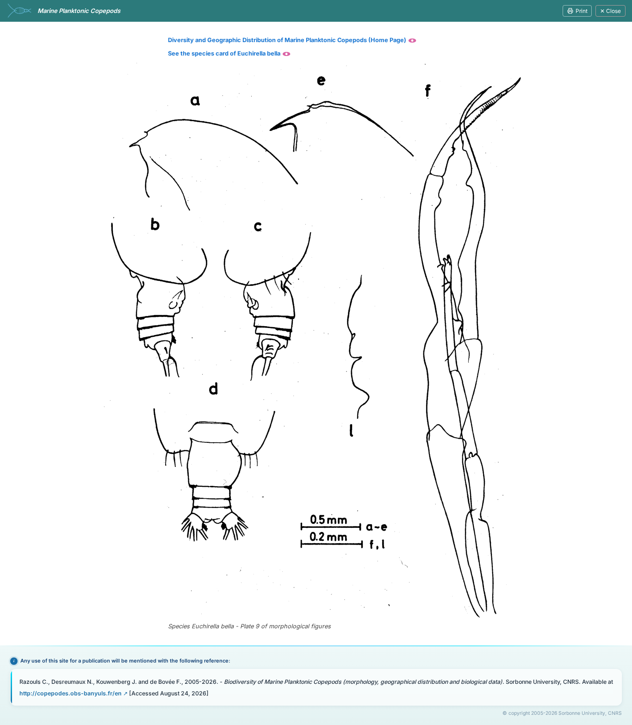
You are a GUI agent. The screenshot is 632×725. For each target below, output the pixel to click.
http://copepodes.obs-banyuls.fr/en (70, 693)
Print (582, 10)
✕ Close (610, 10)
